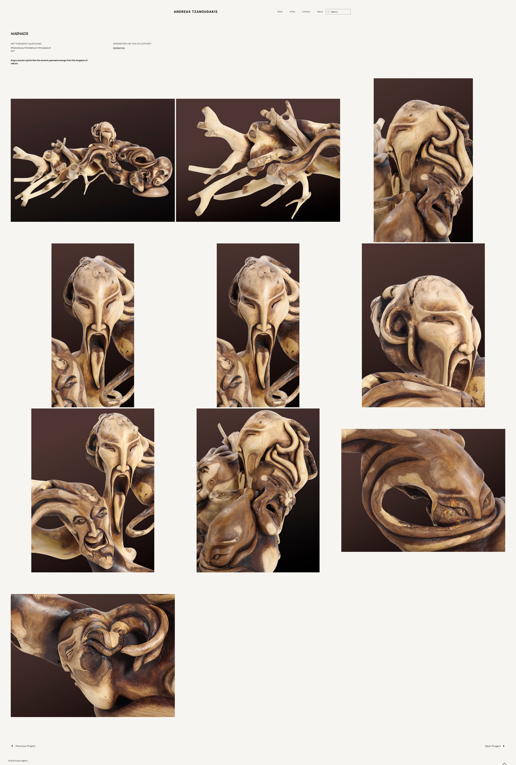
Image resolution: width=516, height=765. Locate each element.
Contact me (119, 47)
